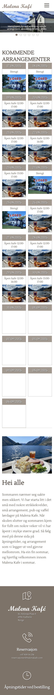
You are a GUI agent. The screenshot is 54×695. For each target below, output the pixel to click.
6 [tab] (37, 35)
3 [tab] (25, 35)
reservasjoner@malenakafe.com (27, 658)
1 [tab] (16, 35)
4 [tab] (29, 35)
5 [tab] (33, 35)
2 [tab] (21, 35)
